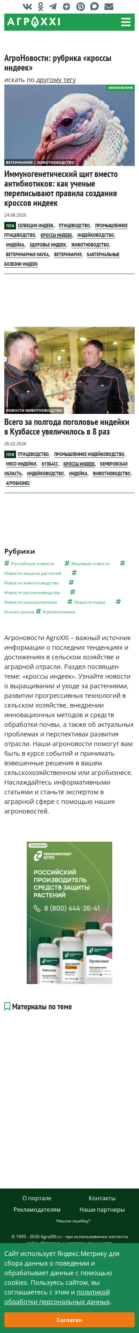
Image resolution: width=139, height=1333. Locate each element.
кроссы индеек (56, 235)
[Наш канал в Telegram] (54, 6)
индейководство (95, 235)
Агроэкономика (59, 612)
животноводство (90, 245)
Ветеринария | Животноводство (40, 162)
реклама (37, 845)
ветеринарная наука (27, 254)
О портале (36, 1198)
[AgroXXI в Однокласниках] (42, 6)
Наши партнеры (102, 1209)
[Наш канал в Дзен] (68, 6)
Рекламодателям (37, 1209)
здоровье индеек (48, 245)
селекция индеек (35, 225)
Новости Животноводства (34, 410)
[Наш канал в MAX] (96, 6)
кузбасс (50, 464)
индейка (15, 245)
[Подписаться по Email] (110, 6)
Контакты (102, 1198)
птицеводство (74, 225)
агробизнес (18, 483)
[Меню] (126, 22)
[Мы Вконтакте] (29, 6)
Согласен (69, 1319)
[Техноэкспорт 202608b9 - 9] (69, 913)
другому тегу (56, 79)
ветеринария (68, 254)
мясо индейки (21, 464)
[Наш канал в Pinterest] (82, 6)
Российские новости (32, 564)
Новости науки (89, 602)
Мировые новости (90, 564)
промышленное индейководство (89, 454)
